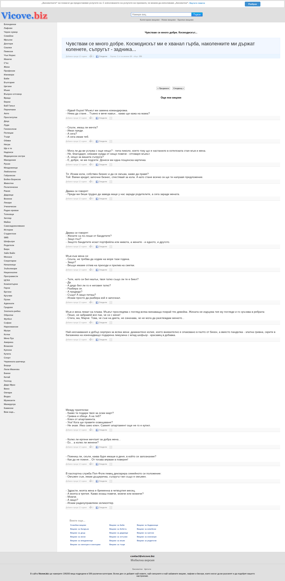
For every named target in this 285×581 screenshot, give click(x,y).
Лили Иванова (11, 369)
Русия (7, 164)
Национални (10, 272)
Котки (7, 334)
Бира (6, 249)
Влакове (8, 346)
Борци (7, 365)
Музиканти (9, 400)
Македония (10, 160)
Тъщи (7, 137)
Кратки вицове (185, 20)
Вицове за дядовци (118, 533)
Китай (7, 377)
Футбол (8, 319)
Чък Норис (10, 55)
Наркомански (11, 326)
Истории (8, 230)
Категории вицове (150, 20)
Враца (7, 98)
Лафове (8, 28)
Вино (7, 389)
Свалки (8, 47)
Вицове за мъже (117, 541)
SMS (6, 237)
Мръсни (8, 40)
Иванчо (8, 59)
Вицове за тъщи (117, 544)
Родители (9, 245)
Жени (7, 67)
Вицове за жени (78, 537)
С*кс (6, 63)
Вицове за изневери (146, 537)
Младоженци (11, 168)
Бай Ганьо (9, 105)
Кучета (7, 354)
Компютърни (11, 284)
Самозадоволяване (14, 226)
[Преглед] (111, 118)
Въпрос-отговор (13, 94)
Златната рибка (12, 311)
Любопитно (10, 171)
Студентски (10, 233)
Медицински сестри (14, 156)
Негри (7, 144)
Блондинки (10, 24)
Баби (6, 78)
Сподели (103, 56)
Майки (7, 222)
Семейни (8, 36)
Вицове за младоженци (81, 541)
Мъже (7, 90)
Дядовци (8, 195)
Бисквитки (137, 569)
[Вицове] (24, 20)
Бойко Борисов (12, 179)
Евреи (7, 102)
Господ (7, 381)
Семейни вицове (78, 525)
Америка (8, 342)
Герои (7, 288)
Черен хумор (11, 32)
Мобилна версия (143, 560)
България (9, 82)
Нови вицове (169, 20)
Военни (8, 199)
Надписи (8, 152)
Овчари (8, 392)
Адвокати (9, 303)
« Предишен (163, 88)
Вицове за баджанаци (147, 525)
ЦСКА (7, 280)
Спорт (7, 358)
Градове (8, 307)
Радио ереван (11, 210)
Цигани (8, 86)
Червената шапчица (14, 361)
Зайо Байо (9, 253)
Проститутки (10, 117)
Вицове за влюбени (146, 529)
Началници (10, 264)
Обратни (8, 315)
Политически (11, 187)
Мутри (7, 330)
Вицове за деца (77, 533)
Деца (6, 121)
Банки (7, 373)
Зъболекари (10, 268)
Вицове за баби (116, 525)
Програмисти (11, 276)
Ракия (7, 191)
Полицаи (8, 133)
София (7, 323)
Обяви (7, 140)
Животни (9, 183)
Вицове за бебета (118, 529)
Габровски (9, 175)
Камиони (8, 408)
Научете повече (197, 3)
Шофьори (9, 241)
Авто (6, 113)
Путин (7, 299)
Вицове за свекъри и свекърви (85, 544)
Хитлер (7, 218)
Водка (7, 396)
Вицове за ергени (145, 533)
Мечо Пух (9, 338)
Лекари (8, 202)
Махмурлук (10, 404)
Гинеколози (10, 129)
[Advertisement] (171, 72)
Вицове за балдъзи (79, 529)
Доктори (8, 43)
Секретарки (10, 261)
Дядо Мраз (9, 385)
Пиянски (8, 51)
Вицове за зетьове (118, 537)
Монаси (8, 257)
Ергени (7, 292)
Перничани (10, 109)
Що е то (8, 148)
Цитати (147, 569)
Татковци (9, 214)
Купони (8, 350)
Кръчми (8, 295)
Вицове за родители (146, 541)
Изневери (9, 74)
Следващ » (178, 88)
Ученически (10, 206)
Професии (9, 71)
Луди (6, 125)
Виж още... (9, 412)
